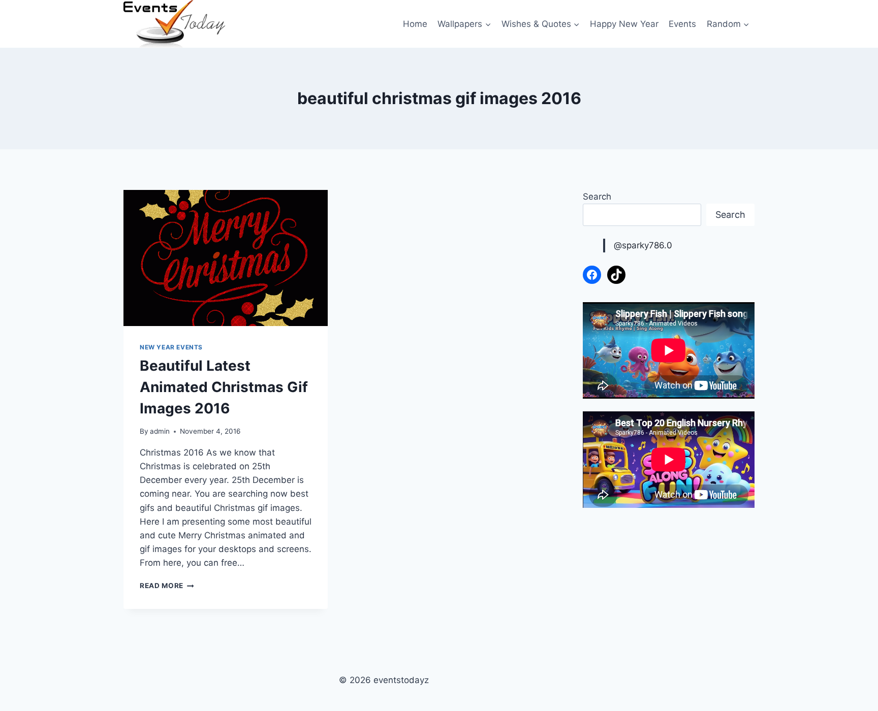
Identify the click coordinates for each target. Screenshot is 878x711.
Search (597, 196)
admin (160, 431)
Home (415, 24)
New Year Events (171, 347)
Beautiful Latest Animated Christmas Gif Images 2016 (224, 387)
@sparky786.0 (643, 245)
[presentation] (225, 258)
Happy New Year (624, 24)
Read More (167, 585)
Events (682, 24)
